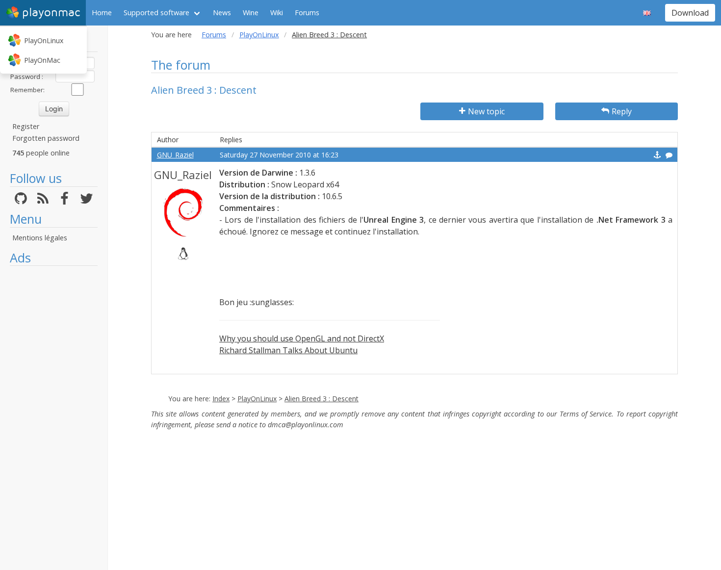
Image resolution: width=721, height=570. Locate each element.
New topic (486, 111)
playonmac (51, 12)
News (222, 12)
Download (690, 12)
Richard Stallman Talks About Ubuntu (288, 350)
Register (25, 126)
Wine (250, 12)
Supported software (156, 12)
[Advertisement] (54, 418)
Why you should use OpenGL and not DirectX (301, 338)
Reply (622, 111)
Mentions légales (39, 237)
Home (102, 12)
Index (221, 398)
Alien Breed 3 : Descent (321, 398)
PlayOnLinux (43, 40)
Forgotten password (45, 138)
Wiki (276, 12)
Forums (307, 12)
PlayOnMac (42, 60)
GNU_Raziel (175, 154)
